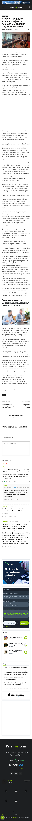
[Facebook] (11, 773)
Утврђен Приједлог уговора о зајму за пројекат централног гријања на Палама (13, 22)
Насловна (4, 12)
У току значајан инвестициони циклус (18, 667)
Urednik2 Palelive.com (7, 29)
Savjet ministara (10, 395)
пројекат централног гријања (9, 397)
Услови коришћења (7, 812)
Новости (10, 12)
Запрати (27, 781)
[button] (2, 7)
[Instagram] (16, 773)
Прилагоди (8, 626)
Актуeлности (17, 12)
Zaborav (14, 487)
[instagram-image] (6, 790)
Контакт (16, 814)
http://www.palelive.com (16, 417)
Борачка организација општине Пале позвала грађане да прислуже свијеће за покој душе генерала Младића (16, 672)
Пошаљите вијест (17, 812)
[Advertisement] (16, 113)
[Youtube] (20, 773)
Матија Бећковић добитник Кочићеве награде (24, 405)
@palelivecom (12, 781)
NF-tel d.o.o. (15, 817)
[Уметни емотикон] (18, 623)
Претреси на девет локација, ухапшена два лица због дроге (8, 405)
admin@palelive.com (21, 769)
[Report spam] (28, 593)
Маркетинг (25, 812)
